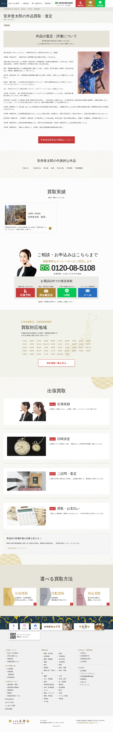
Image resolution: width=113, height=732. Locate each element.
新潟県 (53, 344)
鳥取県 (25, 351)
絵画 (60, 653)
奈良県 (81, 347)
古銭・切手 (62, 679)
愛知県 (39, 347)
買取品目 (26, 3)
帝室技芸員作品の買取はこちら (56, 140)
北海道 (25, 341)
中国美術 (62, 656)
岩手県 (39, 341)
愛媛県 (74, 351)
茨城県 (74, 341)
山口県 (53, 351)
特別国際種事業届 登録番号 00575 (88, 723)
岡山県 (39, 351)
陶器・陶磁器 (48, 659)
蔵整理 (9, 693)
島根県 (32, 351)
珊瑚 (45, 676)
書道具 (61, 684)
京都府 (60, 347)
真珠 (45, 681)
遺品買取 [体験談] (13, 687)
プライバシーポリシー (87, 673)
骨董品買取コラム (13, 661)
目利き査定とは (12, 656)
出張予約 (81, 5)
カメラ (46, 690)
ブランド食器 (63, 696)
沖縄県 (67, 354)
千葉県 (32, 344)
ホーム (3, 3)
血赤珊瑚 (62, 687)
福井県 (74, 344)
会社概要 (83, 670)
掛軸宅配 (11, 674)
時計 (45, 664)
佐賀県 (25, 354)
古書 (60, 693)
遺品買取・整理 (12, 684)
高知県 (81, 351)
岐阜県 (25, 347)
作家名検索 (8, 709)
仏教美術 (62, 662)
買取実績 (48, 3)
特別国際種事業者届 (86, 676)
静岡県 (32, 347)
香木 (60, 690)
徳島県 (60, 351)
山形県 (60, 341)
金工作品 (62, 659)
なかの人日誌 (9, 702)
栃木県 (81, 341)
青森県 (32, 341)
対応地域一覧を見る (56, 363)
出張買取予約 (84, 656)
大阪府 (67, 347)
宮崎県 (53, 354)
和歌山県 (88, 347)
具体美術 (47, 656)
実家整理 (10, 690)
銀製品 (46, 667)
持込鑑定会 (46, 295)
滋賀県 (53, 347)
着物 (45, 662)
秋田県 (53, 341)
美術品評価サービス (13, 696)
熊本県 (39, 354)
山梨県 (81, 344)
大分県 (46, 354)
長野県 (88, 344)
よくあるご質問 (10, 705)
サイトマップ (84, 685)
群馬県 (88, 341)
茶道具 (46, 698)
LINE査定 (100, 5)
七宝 (60, 676)
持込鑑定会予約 (85, 658)
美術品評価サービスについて (17, 548)
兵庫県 (74, 347)
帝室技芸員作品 (49, 684)
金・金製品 (62, 681)
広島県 (46, 351)
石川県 (67, 344)
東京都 (39, 344)
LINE (67, 295)
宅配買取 (10, 671)
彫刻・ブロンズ (49, 693)
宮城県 (46, 341)
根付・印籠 (62, 670)
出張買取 (10, 669)
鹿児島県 (60, 354)
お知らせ (83, 682)
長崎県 (32, 354)
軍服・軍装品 (48, 696)
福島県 (67, 341)
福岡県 (88, 351)
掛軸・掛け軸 (48, 653)
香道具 (61, 698)
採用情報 (83, 679)
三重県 (46, 347)
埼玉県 (25, 344)
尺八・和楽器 (48, 679)
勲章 (60, 664)
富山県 (60, 344)
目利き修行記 (9, 699)
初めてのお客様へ (14, 3)
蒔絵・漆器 (62, 667)
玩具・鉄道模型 (49, 687)
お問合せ (90, 5)
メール (88, 295)
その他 (46, 701)
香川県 (67, 351)
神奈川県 (46, 344)
